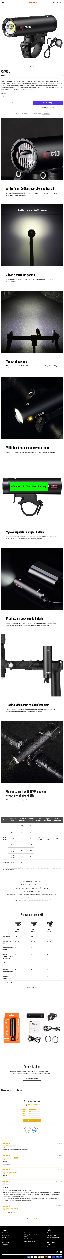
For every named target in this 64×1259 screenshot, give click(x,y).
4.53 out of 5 (36, 1104)
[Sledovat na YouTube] (61, 1252)
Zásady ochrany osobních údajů (30, 1235)
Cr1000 (17, 929)
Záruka (48, 1244)
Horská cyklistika (6, 1242)
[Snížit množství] (3, 96)
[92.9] (27, 1130)
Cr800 (32, 929)
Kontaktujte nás (51, 1232)
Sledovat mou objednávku (53, 1237)
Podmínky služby (28, 1238)
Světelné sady (5, 1246)
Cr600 (48, 929)
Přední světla (5, 1232)
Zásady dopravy (51, 1242)
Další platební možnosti (47, 107)
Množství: (4, 93)
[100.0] (35, 1130)
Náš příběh (27, 1232)
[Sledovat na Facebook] (53, 1252)
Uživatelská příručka (32, 1078)
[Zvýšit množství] (10, 96)
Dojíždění (4, 1237)
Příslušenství (5, 1244)
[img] (6, 1143)
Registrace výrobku (51, 1246)
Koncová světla (5, 1235)
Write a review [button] (32, 1121)
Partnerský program (52, 1235)
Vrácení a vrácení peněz (52, 1239)
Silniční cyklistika (6, 1239)
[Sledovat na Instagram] (57, 1252)
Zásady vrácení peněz (29, 1241)
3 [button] (32, 1218)
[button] (23, 1109)
